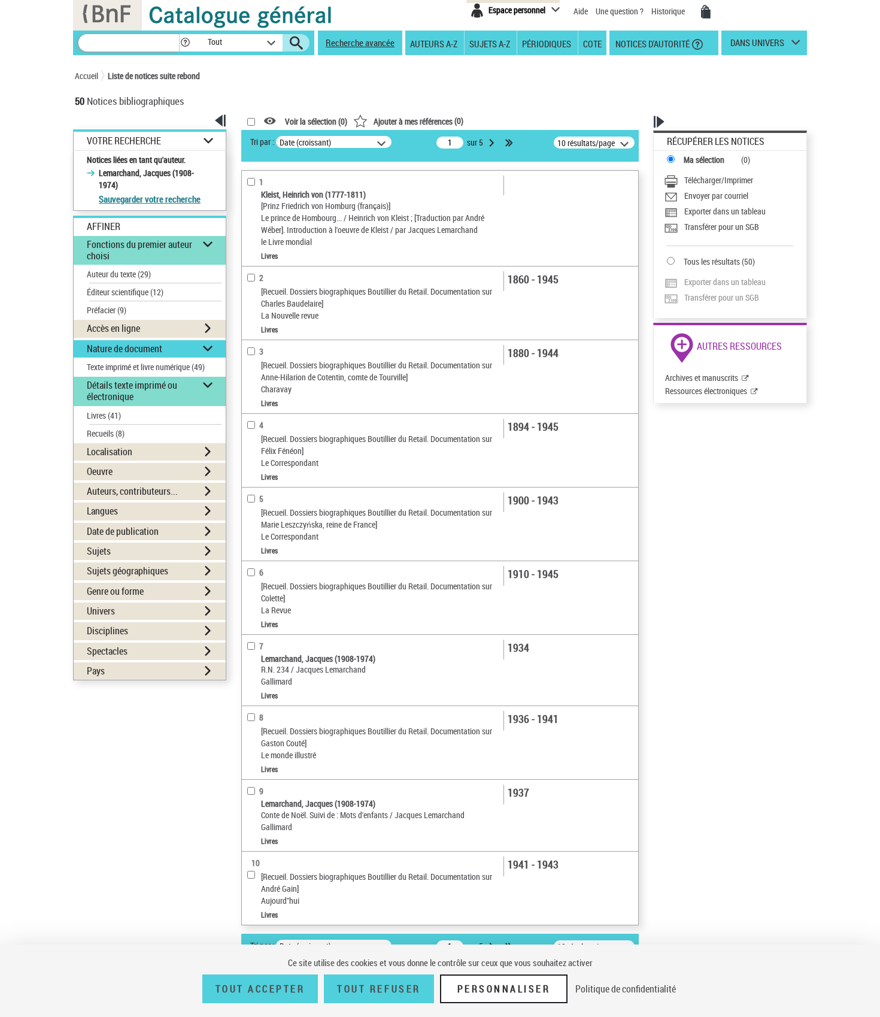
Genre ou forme (115, 591)
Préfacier (106, 310)
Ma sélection (704, 159)
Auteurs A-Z (433, 43)
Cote (592, 43)
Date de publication (123, 531)
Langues (102, 510)
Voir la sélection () (316, 121)
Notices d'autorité (652, 43)
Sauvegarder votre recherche (150, 199)
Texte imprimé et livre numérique (146, 367)
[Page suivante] (492, 142)
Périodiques (546, 43)
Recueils (106, 433)
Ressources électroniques (706, 390)
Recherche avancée (360, 43)
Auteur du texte (119, 274)
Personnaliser (504, 988)
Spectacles (107, 651)
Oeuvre (100, 471)
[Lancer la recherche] (296, 43)
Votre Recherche (124, 141)
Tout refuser (378, 988)
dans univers (757, 46)
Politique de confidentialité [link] (625, 988)
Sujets (99, 551)
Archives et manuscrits (701, 377)
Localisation (109, 451)
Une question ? (620, 11)
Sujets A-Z (489, 43)
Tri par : (262, 141)
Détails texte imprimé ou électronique (132, 391)
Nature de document (124, 348)
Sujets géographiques (127, 570)
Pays (96, 670)
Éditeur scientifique (125, 292)
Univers (101, 611)
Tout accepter (260, 988)
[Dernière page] (510, 142)
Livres (104, 415)
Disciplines (107, 630)
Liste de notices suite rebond (154, 75)
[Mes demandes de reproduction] (706, 12)
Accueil (86, 75)
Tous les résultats (712, 261)
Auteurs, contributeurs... (132, 491)
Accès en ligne (113, 328)
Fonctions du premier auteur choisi (139, 250)
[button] (185, 43)
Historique (669, 11)
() (418, 120)
